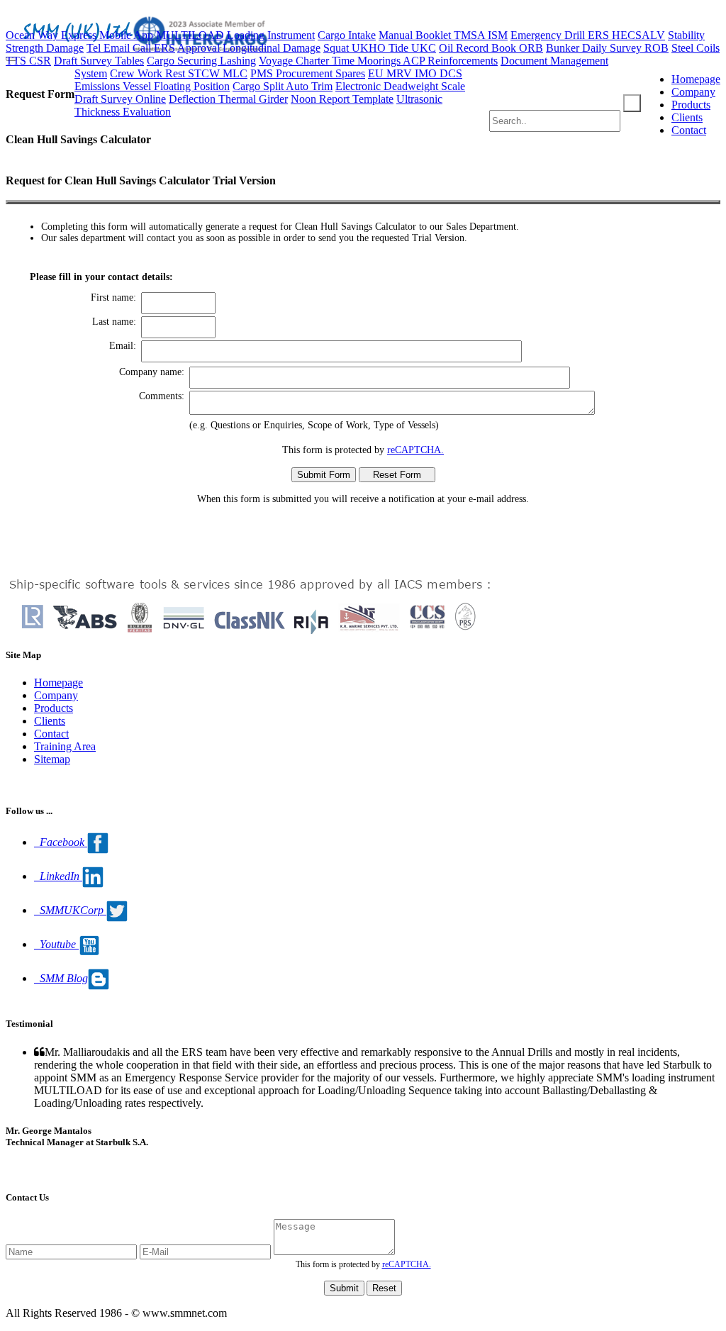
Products (690, 105)
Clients (687, 117)
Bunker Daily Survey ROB (607, 48)
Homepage (695, 79)
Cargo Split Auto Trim (283, 86)
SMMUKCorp (70, 910)
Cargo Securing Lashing (201, 61)
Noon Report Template (342, 99)
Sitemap (52, 759)
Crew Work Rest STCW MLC (178, 73)
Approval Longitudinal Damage (248, 48)
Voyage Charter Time (308, 61)
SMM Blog (61, 978)
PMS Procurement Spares (307, 73)
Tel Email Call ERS (130, 48)
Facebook (60, 842)
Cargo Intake (347, 35)
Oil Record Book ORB (491, 48)
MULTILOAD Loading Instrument (235, 35)
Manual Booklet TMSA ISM (443, 35)
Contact (688, 130)
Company (693, 92)
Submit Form (323, 474)
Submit (344, 1288)
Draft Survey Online (120, 99)
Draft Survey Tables (99, 61)
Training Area (65, 746)
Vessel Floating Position (176, 86)
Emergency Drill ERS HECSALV (587, 35)
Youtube (56, 944)
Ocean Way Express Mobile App (79, 35)
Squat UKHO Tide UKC (379, 48)
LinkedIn (58, 876)
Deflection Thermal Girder (228, 99)
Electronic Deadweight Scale (400, 86)
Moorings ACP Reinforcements (427, 61)
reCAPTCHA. (415, 450)
